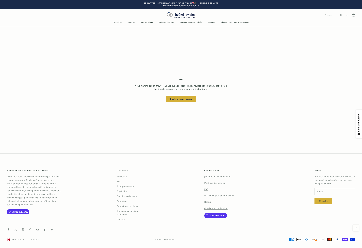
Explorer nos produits (181, 99)
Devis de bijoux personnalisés (219, 195)
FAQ (119, 181)
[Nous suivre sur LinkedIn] (52, 229)
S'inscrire (323, 201)
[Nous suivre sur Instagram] (22, 229)
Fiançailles (117, 22)
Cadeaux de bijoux (166, 22)
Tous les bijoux (146, 22)
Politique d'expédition (215, 183)
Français (328, 15)
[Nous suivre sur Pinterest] (30, 229)
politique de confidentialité (217, 176)
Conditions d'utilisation (216, 208)
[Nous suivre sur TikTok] (45, 229)
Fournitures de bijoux (127, 206)
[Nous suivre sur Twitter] (15, 229)
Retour (207, 202)
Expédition (122, 191)
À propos (211, 22)
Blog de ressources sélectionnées (235, 22)
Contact (121, 219)
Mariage (131, 22)
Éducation (122, 201)
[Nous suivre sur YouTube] (37, 229)
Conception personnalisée (191, 22)
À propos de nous (125, 186)
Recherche (122, 176)
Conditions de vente (127, 196)
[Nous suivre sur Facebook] (8, 229)
